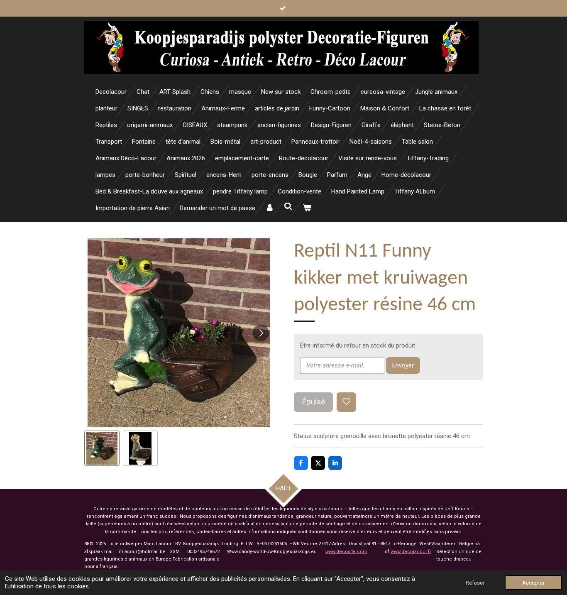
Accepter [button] (533, 582)
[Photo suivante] (260, 333)
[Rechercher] (288, 207)
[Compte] (269, 208)
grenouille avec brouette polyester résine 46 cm (405, 436)
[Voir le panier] (307, 208)
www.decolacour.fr (411, 551)
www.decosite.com (346, 551)
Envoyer (403, 365)
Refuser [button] (475, 582)
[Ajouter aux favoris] (346, 402)
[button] (102, 448)
